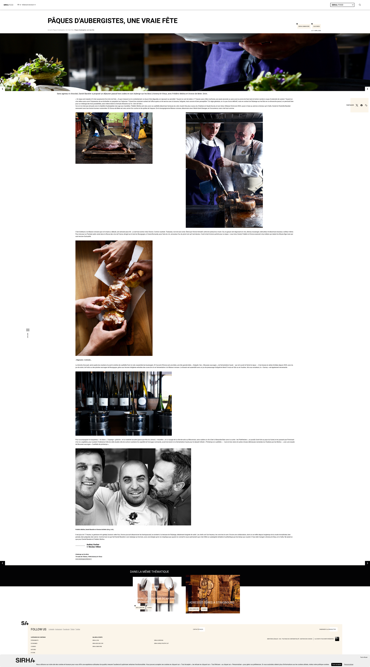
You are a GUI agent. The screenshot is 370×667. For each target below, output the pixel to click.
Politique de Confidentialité (290, 639)
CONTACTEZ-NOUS (198, 629)
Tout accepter (336, 664)
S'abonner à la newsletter (327, 629)
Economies (34, 643)
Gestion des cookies (306, 639)
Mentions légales (272, 639)
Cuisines (33, 646)
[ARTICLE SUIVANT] (367, 89)
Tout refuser (363, 657)
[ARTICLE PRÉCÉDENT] (2, 89)
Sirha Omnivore (303, 26)
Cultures (316, 26)
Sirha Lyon (95, 640)
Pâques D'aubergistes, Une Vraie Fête (63, 30)
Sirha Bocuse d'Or (97, 643)
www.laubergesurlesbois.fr (83, 559)
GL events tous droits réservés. (324, 639)
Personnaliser (348, 664)
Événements (34, 640)
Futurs (33, 652)
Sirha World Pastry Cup (161, 643)
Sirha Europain (158, 640)
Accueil (50, 30)
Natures (33, 649)
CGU (280, 639)
